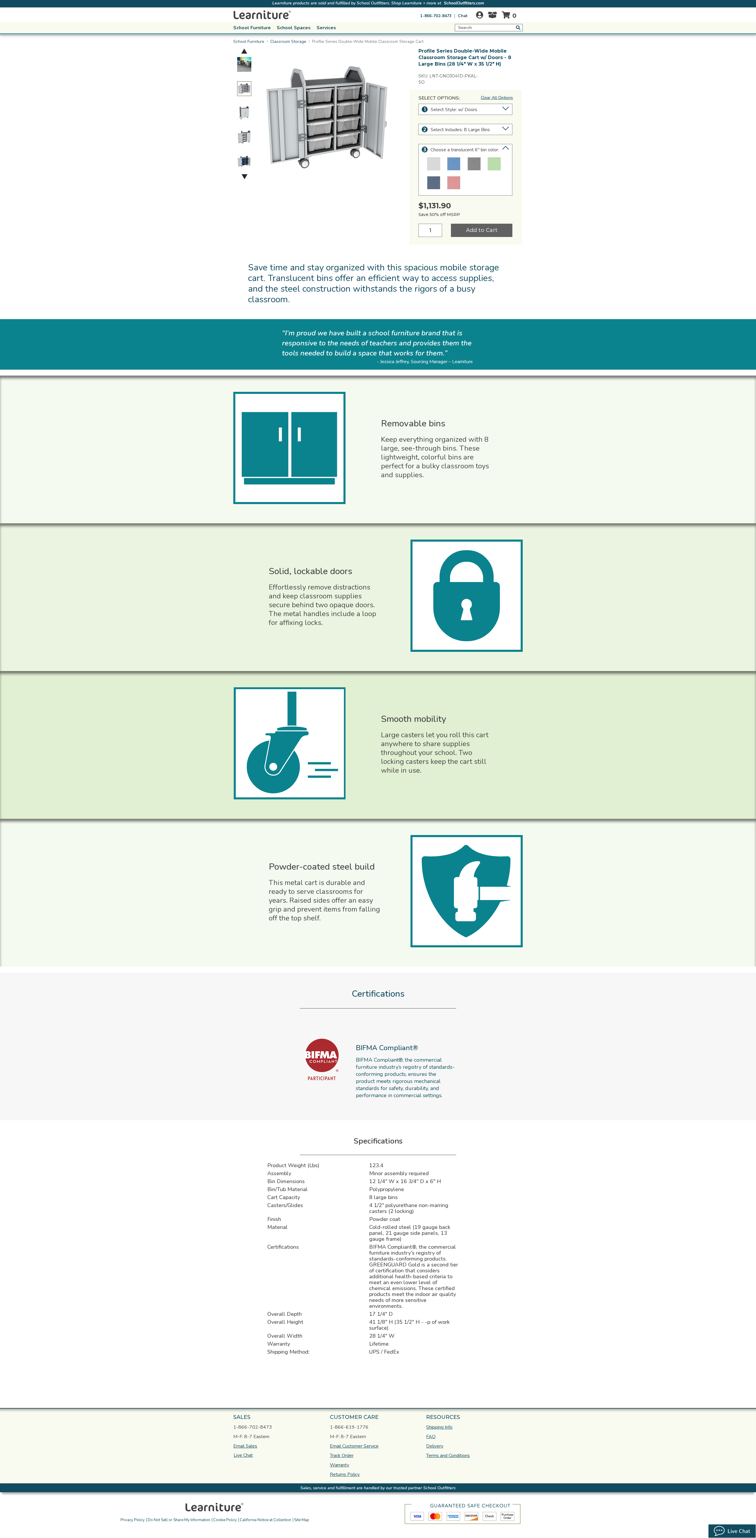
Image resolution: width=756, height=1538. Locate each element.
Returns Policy (345, 1474)
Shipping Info (439, 1427)
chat (462, 16)
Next (244, 176)
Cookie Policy (225, 1520)
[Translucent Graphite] (474, 163)
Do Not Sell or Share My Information (179, 1520)
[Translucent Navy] (433, 182)
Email (245, 1446)
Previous (244, 50)
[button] (420, 1506)
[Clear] (433, 163)
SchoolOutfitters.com (464, 3)
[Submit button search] (518, 27)
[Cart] (510, 15)
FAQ (431, 1436)
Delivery (434, 1446)
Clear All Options (497, 97)
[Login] (479, 15)
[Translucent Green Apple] (494, 163)
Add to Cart (482, 230)
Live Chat (243, 1455)
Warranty (339, 1465)
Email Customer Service (354, 1446)
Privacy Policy (132, 1520)
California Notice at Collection (265, 1520)
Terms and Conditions (448, 1455)
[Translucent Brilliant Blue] (453, 163)
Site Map (301, 1520)
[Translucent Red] (453, 182)
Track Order (341, 1455)
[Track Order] (492, 16)
